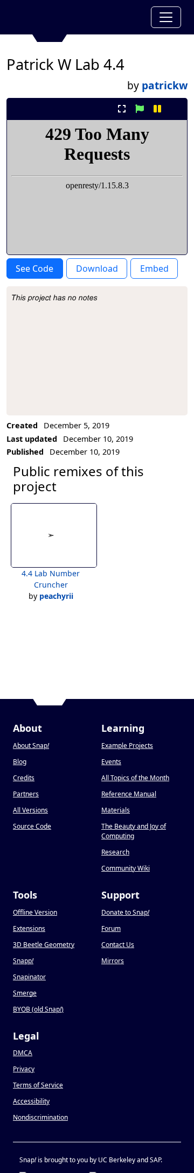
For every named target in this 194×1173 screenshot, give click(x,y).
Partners (26, 794)
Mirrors (112, 960)
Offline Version (35, 912)
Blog (19, 761)
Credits (23, 777)
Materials (115, 810)
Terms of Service (38, 1085)
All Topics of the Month (135, 777)
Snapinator (29, 976)
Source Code (32, 826)
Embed (154, 268)
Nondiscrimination (40, 1117)
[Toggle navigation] (166, 17)
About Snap (31, 745)
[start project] (139, 109)
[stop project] (175, 109)
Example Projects (127, 745)
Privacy (23, 1068)
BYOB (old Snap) (38, 1009)
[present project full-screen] (121, 109)
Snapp (23, 960)
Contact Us (117, 944)
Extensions (29, 928)
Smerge (25, 993)
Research (115, 852)
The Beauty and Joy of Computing (133, 831)
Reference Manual (128, 794)
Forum (111, 928)
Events (111, 761)
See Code (34, 268)
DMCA (22, 1052)
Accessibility (31, 1101)
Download (97, 268)
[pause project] (157, 109)
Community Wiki (125, 868)
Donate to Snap (125, 912)
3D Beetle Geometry (43, 944)
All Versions (30, 810)
